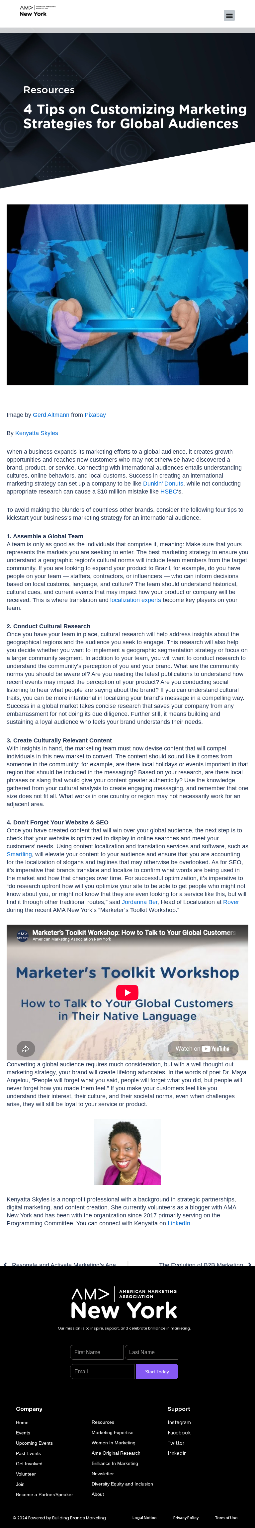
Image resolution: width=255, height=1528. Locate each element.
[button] (229, 15)
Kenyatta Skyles (36, 433)
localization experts (135, 600)
